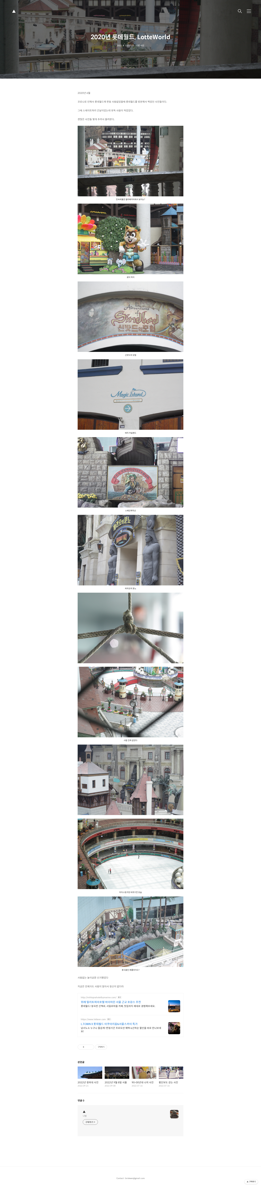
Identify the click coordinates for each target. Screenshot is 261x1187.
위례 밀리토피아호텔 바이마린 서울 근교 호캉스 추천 (111, 1002)
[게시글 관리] (91, 1047)
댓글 (81, 1100)
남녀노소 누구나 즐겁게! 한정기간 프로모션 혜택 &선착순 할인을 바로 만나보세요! (121, 1029)
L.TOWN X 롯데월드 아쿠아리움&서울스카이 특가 (109, 1024)
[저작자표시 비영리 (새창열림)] (110, 1047)
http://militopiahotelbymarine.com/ (98, 997)
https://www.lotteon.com (93, 1019)
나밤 (85, 1115)
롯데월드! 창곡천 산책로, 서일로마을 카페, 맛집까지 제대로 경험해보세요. (118, 1006)
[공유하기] (87, 1047)
